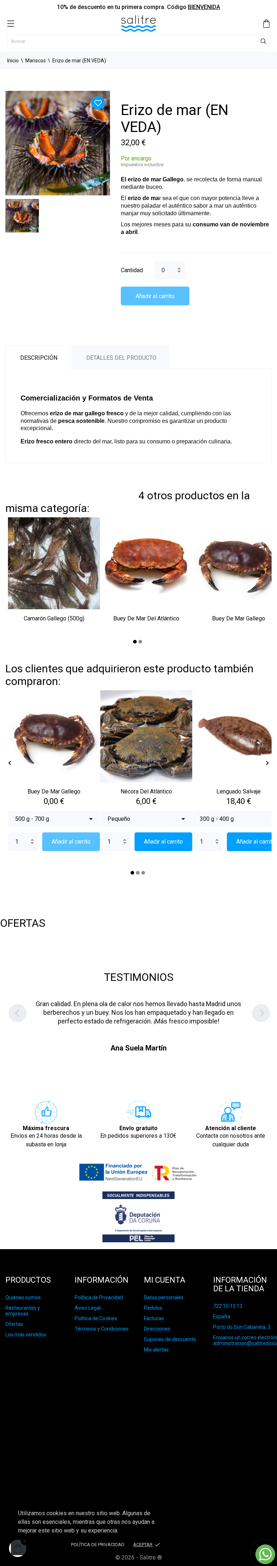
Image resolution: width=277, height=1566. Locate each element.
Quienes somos (23, 1297)
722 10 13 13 (227, 1306)
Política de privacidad (97, 1544)
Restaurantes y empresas (22, 1311)
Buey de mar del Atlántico (146, 618)
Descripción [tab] (38, 357)
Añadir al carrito (155, 296)
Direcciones (157, 1329)
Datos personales (164, 1297)
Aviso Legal (88, 1308)
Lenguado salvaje (238, 791)
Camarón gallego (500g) (54, 618)
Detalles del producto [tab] (121, 357)
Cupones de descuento (170, 1339)
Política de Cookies (96, 1318)
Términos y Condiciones (102, 1329)
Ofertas (14, 1324)
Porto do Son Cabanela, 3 (242, 1327)
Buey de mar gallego (238, 618)
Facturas (154, 1318)
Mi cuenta (164, 1279)
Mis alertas (156, 1350)
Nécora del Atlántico (146, 791)
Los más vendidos (25, 1334)
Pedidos (153, 1308)
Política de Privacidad (99, 1297)
